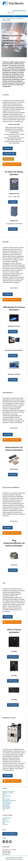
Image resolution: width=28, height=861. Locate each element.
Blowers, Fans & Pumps (8, 791)
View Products (7, 148)
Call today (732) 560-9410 (19, 10)
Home (3, 18)
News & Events (6, 821)
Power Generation (6, 803)
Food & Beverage (6, 795)
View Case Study (8, 159)
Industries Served (11, 18)
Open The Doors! (13, 656)
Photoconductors (6, 802)
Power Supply (5, 805)
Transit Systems (6, 808)
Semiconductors (6, 806)
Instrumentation (6, 799)
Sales (3, 822)
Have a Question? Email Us (13, 164)
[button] (14, 288)
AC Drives (5, 67)
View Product (13, 202)
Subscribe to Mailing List (10, 833)
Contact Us (5, 824)
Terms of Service (18, 857)
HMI (3, 797)
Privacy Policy (9, 857)
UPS (3, 809)
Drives (3, 794)
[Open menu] (14, 16)
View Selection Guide (9, 153)
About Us (4, 819)
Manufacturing (20, 18)
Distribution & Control (7, 792)
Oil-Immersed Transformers (9, 800)
